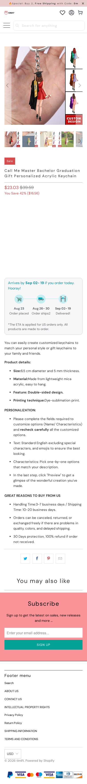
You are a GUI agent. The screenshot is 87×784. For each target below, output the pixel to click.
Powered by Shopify (39, 761)
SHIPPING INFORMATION (20, 731)
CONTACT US (13, 699)
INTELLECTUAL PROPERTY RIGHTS (27, 707)
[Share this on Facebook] (37, 559)
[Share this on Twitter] (25, 559)
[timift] (9, 13)
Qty (7, 238)
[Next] (79, 85)
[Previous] (7, 85)
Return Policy (13, 723)
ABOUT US (11, 691)
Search (9, 683)
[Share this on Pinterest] (49, 559)
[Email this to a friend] (60, 559)
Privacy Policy (13, 715)
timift (20, 761)
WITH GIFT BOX (17, 213)
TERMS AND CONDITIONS (21, 739)
